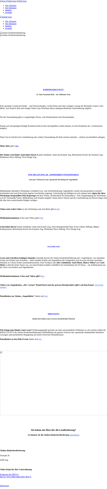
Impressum (4, 486)
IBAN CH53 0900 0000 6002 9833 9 (15, 477)
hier (17, 146)
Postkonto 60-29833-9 (9, 474)
